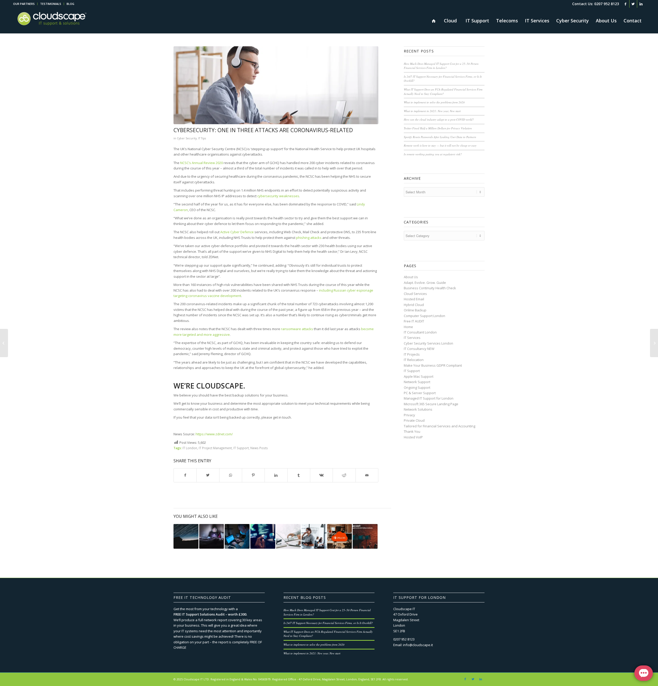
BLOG (70, 4)
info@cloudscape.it (418, 645)
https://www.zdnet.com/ (214, 434)
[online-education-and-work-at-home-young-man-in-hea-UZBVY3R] (275, 85)
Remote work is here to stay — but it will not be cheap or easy (440, 145)
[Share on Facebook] (185, 475)
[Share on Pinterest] (253, 475)
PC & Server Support (420, 393)
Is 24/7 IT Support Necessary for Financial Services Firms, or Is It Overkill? (328, 623)
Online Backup (415, 310)
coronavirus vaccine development (214, 295)
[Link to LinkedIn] (641, 4)
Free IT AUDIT (414, 321)
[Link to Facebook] (625, 4)
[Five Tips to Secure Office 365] (339, 536)
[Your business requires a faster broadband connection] (185, 536)
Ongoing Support (417, 387)
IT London (189, 448)
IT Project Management (215, 448)
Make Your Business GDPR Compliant (433, 365)
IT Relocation (414, 359)
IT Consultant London (420, 332)
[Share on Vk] (321, 475)
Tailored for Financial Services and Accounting (439, 426)
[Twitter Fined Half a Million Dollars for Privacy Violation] (262, 536)
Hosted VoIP (413, 437)
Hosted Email (414, 299)
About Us (411, 277)
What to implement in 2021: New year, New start (432, 111)
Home (408, 326)
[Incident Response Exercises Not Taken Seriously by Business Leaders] (313, 536)
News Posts (259, 448)
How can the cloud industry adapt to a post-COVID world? (439, 119)
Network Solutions (418, 409)
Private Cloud (414, 420)
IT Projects (412, 354)
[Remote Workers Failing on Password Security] (211, 536)
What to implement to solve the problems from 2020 (434, 102)
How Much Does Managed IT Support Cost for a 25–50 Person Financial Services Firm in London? (441, 66)
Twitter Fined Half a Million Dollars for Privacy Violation (438, 128)
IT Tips (202, 138)
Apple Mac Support (418, 376)
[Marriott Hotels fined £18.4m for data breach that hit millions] (654, 343)
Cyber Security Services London (428, 343)
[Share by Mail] (367, 475)
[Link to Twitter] (633, 4)
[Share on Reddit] (344, 475)
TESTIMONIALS (50, 4)
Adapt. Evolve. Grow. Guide (425, 282)
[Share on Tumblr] (299, 475)
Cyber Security (187, 138)
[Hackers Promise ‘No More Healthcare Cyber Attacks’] (237, 536)
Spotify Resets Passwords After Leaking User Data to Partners (440, 137)
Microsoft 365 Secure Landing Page (431, 404)
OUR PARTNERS (24, 4)
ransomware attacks (297, 329)
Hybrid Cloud (414, 304)
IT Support (241, 448)
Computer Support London (424, 315)
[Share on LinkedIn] (276, 475)
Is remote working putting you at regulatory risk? (433, 154)
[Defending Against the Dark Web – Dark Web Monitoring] (4, 343)
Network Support (417, 382)
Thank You (412, 431)
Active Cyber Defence (237, 232)
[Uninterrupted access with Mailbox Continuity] (365, 536)
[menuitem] (25, 4)
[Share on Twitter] (208, 475)
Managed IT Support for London (428, 398)
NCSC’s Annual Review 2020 (201, 162)
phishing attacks (309, 237)
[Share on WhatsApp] (231, 475)
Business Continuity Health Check (430, 288)
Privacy (409, 415)
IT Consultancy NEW (419, 348)
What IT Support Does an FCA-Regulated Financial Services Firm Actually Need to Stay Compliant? (443, 91)
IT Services (412, 337)
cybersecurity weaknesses (278, 196)
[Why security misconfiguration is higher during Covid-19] (288, 536)
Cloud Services (415, 293)
